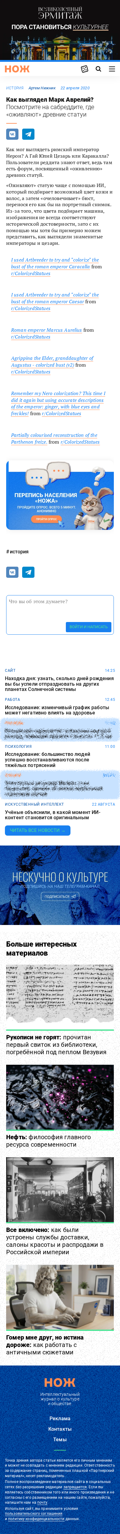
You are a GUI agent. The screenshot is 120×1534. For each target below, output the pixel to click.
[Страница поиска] (98, 69)
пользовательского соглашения (33, 1513)
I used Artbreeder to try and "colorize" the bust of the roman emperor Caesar (55, 298)
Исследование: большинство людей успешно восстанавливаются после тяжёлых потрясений (47, 760)
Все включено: (54, 1241)
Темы (60, 1439)
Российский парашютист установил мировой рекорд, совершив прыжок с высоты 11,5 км (58, 733)
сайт (10, 670)
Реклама (60, 1418)
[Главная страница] (17, 69)
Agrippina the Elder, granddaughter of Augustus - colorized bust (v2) (52, 361)
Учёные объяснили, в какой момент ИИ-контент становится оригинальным (52, 815)
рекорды (14, 723)
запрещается (75, 1487)
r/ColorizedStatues (30, 273)
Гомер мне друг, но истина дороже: (45, 1345)
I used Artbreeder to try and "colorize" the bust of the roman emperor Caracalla (55, 263)
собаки (13, 775)
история (15, 88)
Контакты (60, 1429)
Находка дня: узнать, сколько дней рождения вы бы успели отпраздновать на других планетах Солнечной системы (59, 684)
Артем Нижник (42, 88)
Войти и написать (89, 626)
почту (42, 1502)
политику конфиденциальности (36, 1519)
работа (12, 699)
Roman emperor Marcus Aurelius (46, 330)
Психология (18, 746)
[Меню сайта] (112, 68)
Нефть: (48, 1140)
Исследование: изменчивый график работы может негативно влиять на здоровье (57, 710)
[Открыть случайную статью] (84, 69)
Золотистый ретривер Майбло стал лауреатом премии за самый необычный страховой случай (54, 789)
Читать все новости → (38, 830)
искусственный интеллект (34, 804)
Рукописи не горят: (56, 1044)
